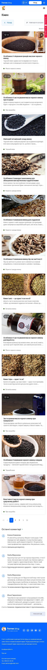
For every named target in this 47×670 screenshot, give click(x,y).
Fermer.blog (4, 8)
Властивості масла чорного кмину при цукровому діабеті (19, 500)
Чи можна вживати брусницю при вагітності (23, 587)
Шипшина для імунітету (15, 547)
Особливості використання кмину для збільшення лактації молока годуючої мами (21, 179)
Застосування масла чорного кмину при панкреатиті (19, 420)
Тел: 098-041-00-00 (7, 661)
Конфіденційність (7, 649)
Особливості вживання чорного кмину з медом (22, 460)
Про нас (4, 653)
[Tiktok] (39, 630)
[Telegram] (31, 630)
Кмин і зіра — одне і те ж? (13, 379)
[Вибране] (44, 2)
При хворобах (10, 110)
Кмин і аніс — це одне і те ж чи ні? (16, 299)
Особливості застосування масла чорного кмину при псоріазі (23, 99)
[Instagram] (28, 630)
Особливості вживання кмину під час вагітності (22, 259)
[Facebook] (24, 630)
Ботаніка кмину (11, 309)
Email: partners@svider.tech (10, 663)
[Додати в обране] (42, 35)
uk (25, 3)
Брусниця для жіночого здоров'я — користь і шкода (25, 567)
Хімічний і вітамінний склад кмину (17, 139)
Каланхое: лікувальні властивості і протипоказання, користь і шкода (25, 607)
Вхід (35, 3)
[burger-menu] (44, 8)
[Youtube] (35, 630)
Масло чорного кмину (13, 68)
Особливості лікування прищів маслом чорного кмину (22, 57)
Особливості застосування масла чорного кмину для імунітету (23, 339)
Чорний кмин (10, 149)
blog (7, 3)
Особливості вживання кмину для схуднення (21, 220)
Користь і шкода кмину (13, 191)
